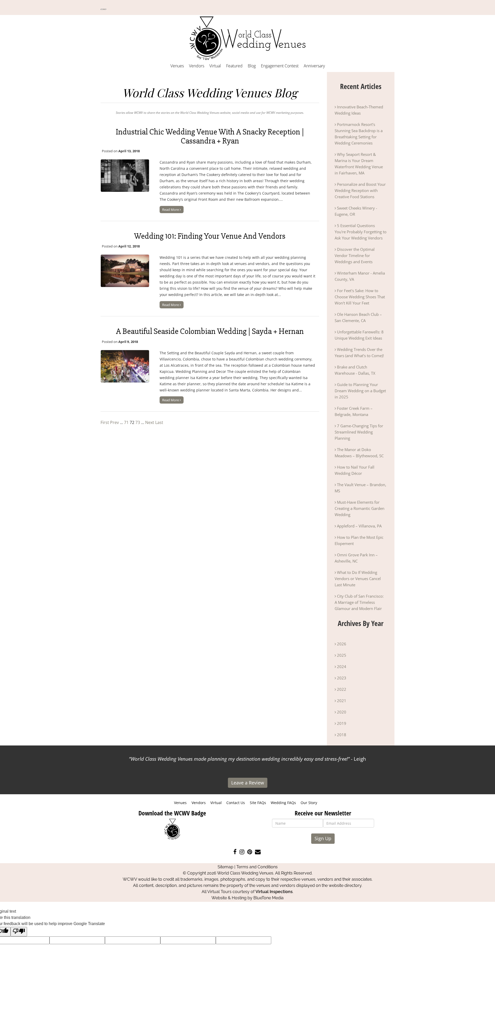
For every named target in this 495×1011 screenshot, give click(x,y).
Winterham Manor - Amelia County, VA (360, 276)
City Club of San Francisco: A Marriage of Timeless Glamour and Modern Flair (359, 602)
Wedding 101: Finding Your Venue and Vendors (209, 236)
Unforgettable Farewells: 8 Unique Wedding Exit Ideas (359, 335)
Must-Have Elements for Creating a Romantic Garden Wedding (359, 508)
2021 (341, 700)
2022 (341, 689)
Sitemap (225, 866)
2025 (341, 655)
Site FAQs (258, 802)
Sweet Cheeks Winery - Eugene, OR (356, 211)
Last (159, 422)
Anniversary (314, 66)
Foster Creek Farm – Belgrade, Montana (354, 411)
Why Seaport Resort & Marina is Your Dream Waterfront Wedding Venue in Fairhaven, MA (359, 163)
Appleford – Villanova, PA (359, 525)
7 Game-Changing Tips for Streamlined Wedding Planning (359, 432)
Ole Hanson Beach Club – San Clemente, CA (358, 317)
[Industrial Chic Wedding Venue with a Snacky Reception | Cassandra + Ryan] (125, 175)
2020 (341, 712)
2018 (341, 734)
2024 (341, 666)
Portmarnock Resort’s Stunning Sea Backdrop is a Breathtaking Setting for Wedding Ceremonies (359, 134)
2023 (341, 677)
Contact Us (235, 802)
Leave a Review (247, 783)
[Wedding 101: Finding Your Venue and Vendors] (125, 270)
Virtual (215, 66)
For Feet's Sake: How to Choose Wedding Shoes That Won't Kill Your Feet (360, 297)
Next (149, 422)
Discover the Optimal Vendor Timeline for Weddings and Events (355, 255)
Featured (234, 66)
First (105, 422)
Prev (114, 422)
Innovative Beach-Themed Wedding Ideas (359, 110)
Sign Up (323, 838)
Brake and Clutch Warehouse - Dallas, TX (355, 370)
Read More (171, 209)
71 (126, 422)
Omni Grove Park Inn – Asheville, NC (356, 558)
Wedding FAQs (283, 802)
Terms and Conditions (257, 866)
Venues (177, 66)
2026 (341, 643)
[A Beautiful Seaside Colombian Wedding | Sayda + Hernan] (125, 366)
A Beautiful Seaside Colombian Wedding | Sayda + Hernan (210, 331)
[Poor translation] (19, 931)
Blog (252, 66)
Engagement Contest (280, 66)
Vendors (196, 66)
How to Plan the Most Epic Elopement (359, 540)
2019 (341, 723)
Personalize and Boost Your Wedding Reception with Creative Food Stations (360, 190)
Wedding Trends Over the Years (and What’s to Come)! (359, 352)
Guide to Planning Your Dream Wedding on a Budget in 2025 (360, 390)
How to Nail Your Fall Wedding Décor (354, 470)
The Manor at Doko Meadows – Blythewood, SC (359, 452)
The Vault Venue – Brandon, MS (360, 487)
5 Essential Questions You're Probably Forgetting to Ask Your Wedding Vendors (360, 231)
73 (137, 422)
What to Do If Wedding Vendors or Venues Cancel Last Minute (358, 578)
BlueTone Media (268, 897)
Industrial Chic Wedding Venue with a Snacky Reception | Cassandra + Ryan (210, 136)
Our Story (309, 802)
